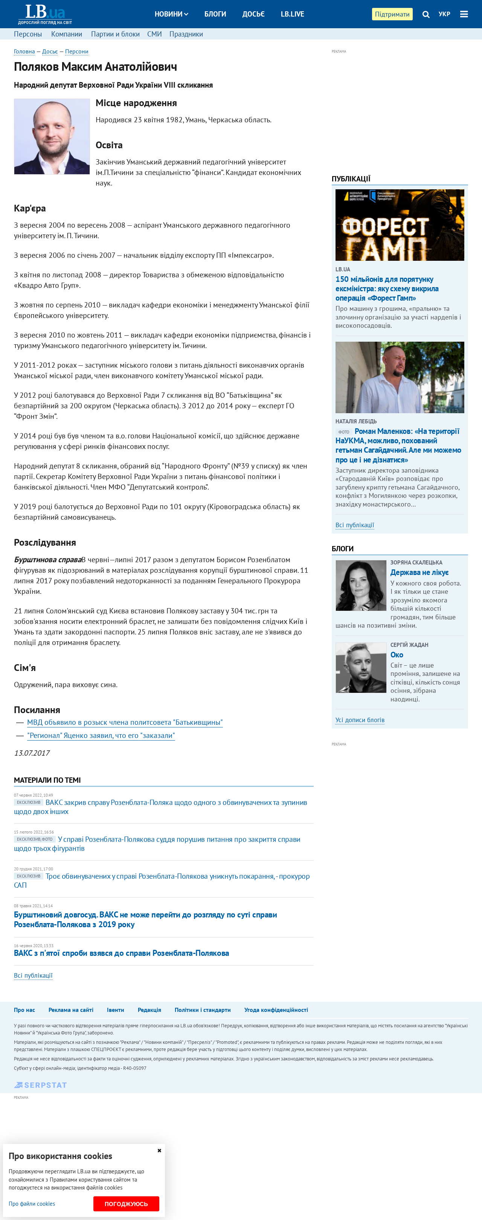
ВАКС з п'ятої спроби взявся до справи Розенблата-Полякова (121, 953)
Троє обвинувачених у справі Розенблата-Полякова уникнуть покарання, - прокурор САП (162, 880)
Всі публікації (33, 975)
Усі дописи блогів (360, 720)
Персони (76, 51)
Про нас (24, 1009)
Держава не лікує (419, 572)
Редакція (149, 1009)
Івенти (115, 1009)
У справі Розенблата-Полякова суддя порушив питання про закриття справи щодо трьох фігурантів (157, 843)
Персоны (28, 33)
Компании (66, 33)
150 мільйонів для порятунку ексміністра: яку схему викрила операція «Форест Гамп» (387, 288)
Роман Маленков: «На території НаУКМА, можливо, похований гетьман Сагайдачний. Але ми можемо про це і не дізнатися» (398, 445)
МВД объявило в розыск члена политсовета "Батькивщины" (125, 722)
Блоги (215, 13)
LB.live (292, 13)
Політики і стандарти (203, 1009)
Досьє (254, 13)
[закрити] (159, 1150)
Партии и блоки (115, 33)
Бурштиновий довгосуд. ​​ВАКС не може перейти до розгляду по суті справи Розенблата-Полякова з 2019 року (145, 919)
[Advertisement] (400, 108)
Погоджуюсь (126, 1204)
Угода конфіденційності (276, 1009)
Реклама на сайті (71, 1009)
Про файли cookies (32, 1203)
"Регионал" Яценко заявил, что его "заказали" (101, 735)
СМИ (154, 33)
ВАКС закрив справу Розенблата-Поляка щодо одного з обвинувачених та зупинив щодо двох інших (160, 806)
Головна (24, 51)
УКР (444, 14)
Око (396, 655)
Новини (169, 13)
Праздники (186, 33)
